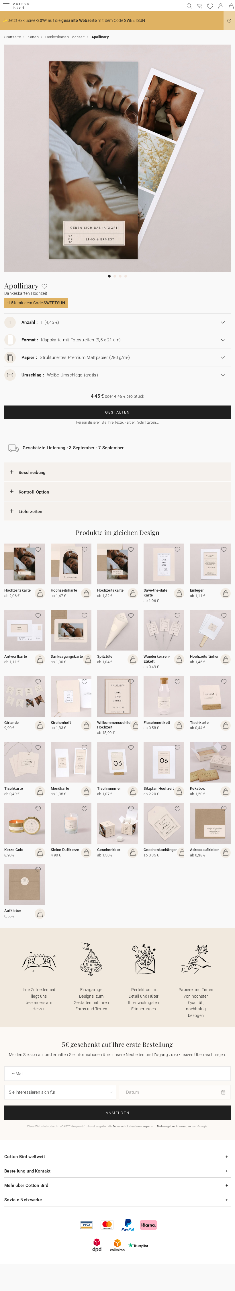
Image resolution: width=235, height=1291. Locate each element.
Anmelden (118, 1113)
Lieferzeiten (30, 511)
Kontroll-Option (34, 492)
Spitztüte (105, 656)
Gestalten (117, 412)
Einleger (197, 590)
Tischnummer (109, 788)
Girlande (11, 722)
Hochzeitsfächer (204, 656)
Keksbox (197, 788)
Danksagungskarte (67, 656)
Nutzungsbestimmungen (174, 1126)
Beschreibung (32, 472)
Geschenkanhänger (160, 850)
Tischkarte (199, 722)
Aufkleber (12, 911)
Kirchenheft (61, 722)
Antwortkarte (15, 656)
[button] (229, 21)
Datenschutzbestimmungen (131, 1126)
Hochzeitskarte (17, 590)
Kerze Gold (13, 850)
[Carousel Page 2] (114, 276)
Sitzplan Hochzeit (159, 788)
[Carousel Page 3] (120, 276)
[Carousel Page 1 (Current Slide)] (109, 276)
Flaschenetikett (157, 722)
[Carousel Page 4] (125, 276)
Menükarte (60, 788)
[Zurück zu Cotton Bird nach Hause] (21, 8)
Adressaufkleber (204, 850)
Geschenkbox (109, 850)
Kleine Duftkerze (65, 850)
